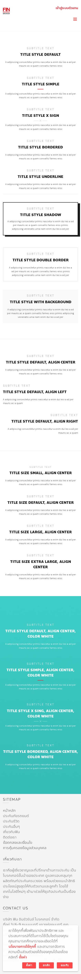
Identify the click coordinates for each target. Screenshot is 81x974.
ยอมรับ (65, 965)
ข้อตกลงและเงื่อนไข (17, 842)
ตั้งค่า (23, 957)
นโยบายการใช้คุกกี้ (22, 946)
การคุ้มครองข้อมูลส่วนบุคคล (24, 848)
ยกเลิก (46, 965)
